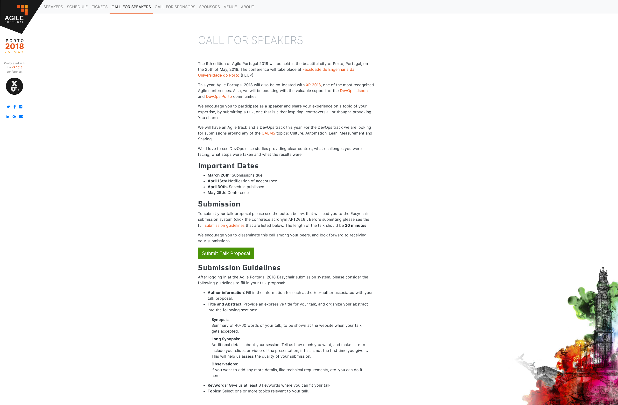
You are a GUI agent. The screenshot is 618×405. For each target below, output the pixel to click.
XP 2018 (313, 84)
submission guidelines (225, 225)
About (247, 6)
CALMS (268, 133)
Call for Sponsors (175, 6)
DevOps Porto (219, 96)
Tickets (100, 6)
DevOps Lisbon (354, 90)
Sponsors (209, 6)
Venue (230, 6)
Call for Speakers (131, 6)
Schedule (77, 6)
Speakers (53, 6)
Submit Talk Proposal (226, 253)
